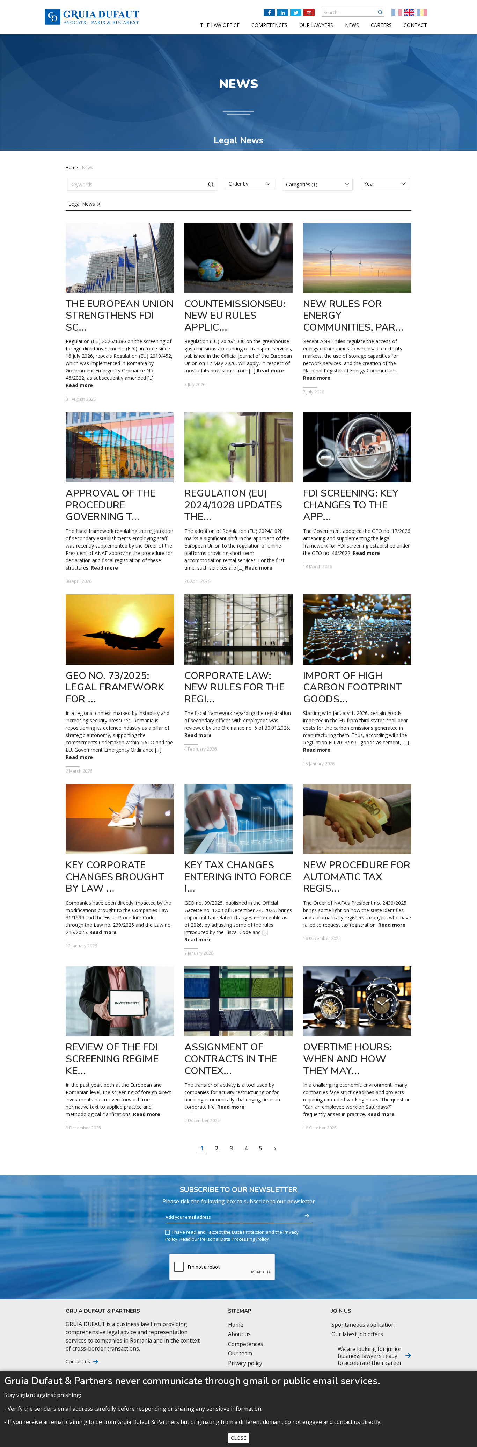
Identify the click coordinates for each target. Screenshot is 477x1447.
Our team (240, 1353)
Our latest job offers (357, 1334)
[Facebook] (269, 12)
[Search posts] (211, 184)
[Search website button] (380, 12)
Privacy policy (245, 1363)
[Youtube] (309, 12)
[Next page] (275, 1148)
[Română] (422, 12)
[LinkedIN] (282, 12)
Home (72, 168)
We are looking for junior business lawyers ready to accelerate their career (370, 1356)
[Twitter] (295, 12)
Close (238, 1437)
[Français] (396, 12)
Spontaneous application (363, 1325)
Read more (79, 385)
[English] (409, 12)
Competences (245, 1344)
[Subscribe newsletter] (306, 1216)
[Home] (92, 17)
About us (239, 1334)
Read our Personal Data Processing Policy (224, 1239)
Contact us (78, 1362)
